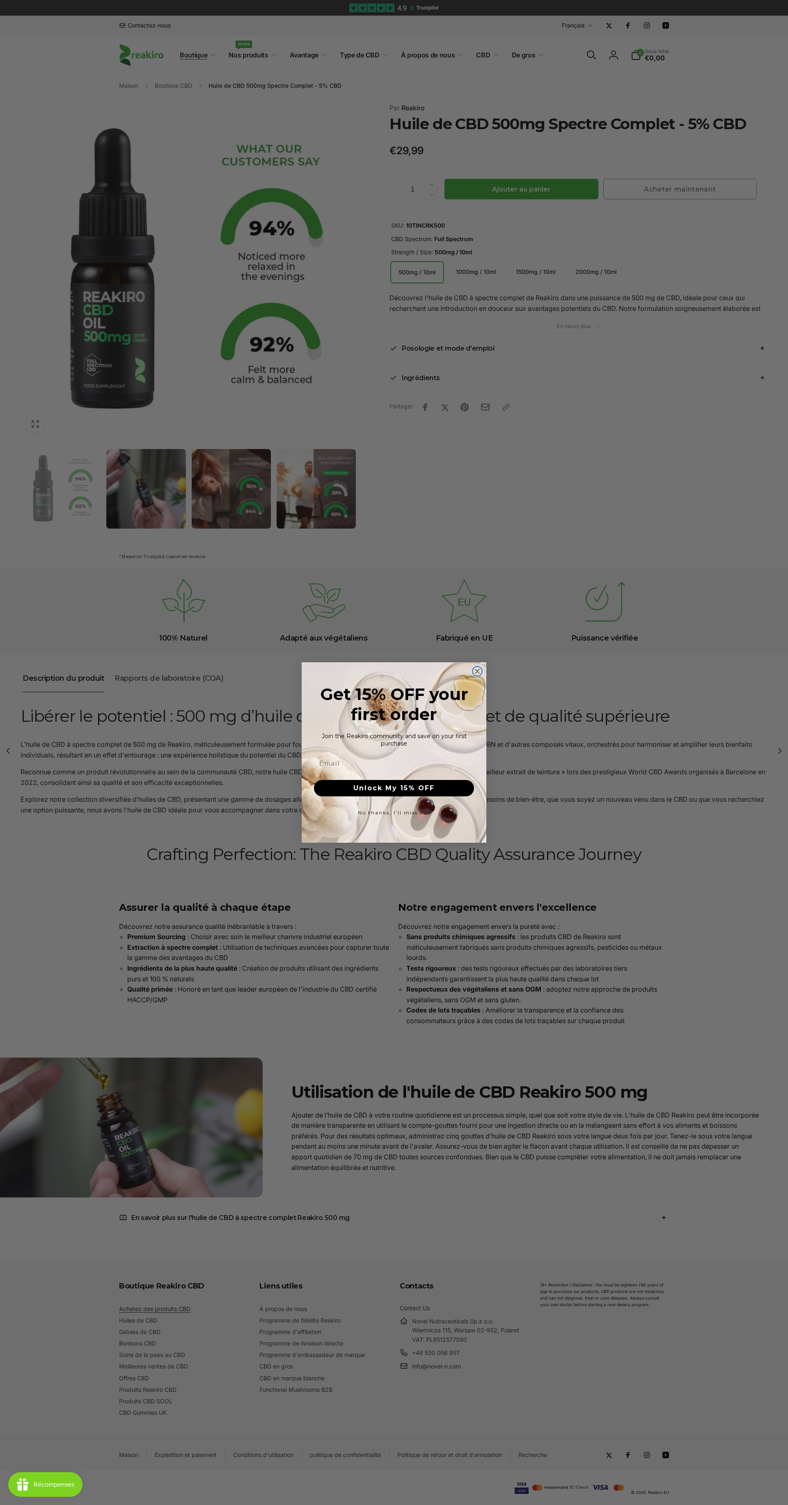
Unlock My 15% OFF (394, 788)
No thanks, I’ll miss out (394, 813)
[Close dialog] (477, 671)
